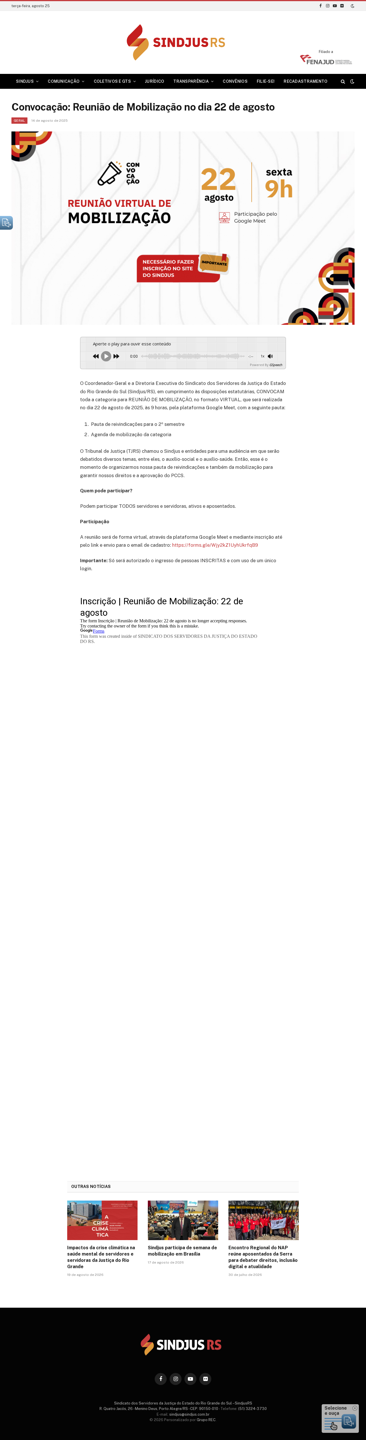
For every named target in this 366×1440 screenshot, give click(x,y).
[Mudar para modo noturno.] (352, 6)
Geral (19, 120)
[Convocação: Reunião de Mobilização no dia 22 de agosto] (183, 228)
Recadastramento (305, 81)
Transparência (191, 81)
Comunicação (63, 81)
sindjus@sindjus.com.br (189, 1414)
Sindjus (25, 81)
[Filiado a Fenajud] (326, 62)
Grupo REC (206, 1420)
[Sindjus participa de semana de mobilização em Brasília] (183, 1220)
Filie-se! (266, 81)
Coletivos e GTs (112, 81)
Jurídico (154, 81)
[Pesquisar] (343, 81)
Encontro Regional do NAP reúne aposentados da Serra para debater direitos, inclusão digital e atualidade (263, 1257)
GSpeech (275, 364)
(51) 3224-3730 (252, 1408)
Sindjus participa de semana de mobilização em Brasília (182, 1251)
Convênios (235, 81)
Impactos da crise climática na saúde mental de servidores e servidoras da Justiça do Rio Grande (101, 1257)
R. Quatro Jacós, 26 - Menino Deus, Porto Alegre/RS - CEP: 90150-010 (159, 1408)
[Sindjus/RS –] (183, 42)
